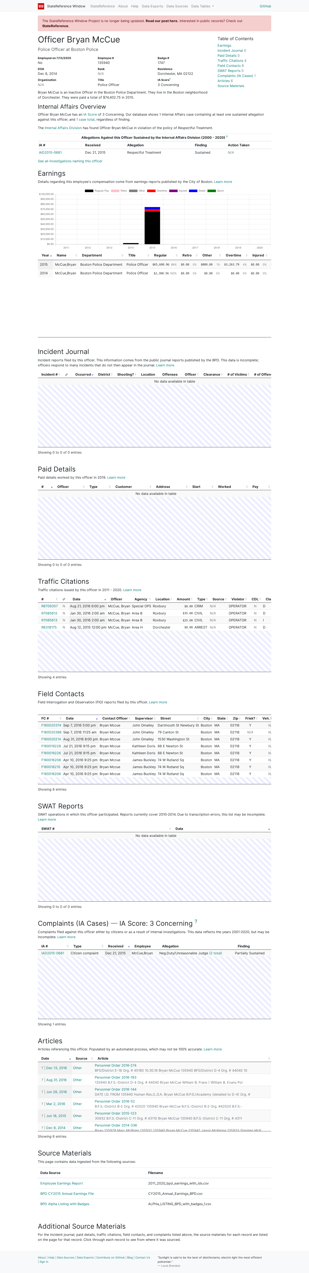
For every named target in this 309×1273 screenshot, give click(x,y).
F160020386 (51, 732)
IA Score (90, 114)
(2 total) (215, 953)
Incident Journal (232, 50)
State (221, 718)
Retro (187, 255)
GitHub (265, 6)
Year (45, 255)
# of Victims (237, 374)
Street (165, 718)
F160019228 (51, 746)
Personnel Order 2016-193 (115, 1077)
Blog (130, 1257)
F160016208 (51, 760)
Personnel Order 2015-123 (115, 1113)
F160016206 (51, 774)
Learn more (223, 182)
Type (93, 487)
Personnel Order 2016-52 (115, 1101)
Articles (225, 81)
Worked (224, 487)
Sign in (44, 1261)
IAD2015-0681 (50, 152)
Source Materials (231, 86)
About (123, 6)
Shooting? (125, 374)
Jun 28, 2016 (56, 1092)
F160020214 (51, 739)
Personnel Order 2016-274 (115, 1065)
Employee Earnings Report (61, 1183)
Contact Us (142, 1257)
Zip (235, 718)
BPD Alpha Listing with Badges (64, 1204)
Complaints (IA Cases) (237, 76)
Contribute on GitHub (110, 1257)
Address (163, 487)
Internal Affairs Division (63, 128)
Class (270, 599)
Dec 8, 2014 (55, 1128)
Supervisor (144, 718)
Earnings (224, 45)
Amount (183, 599)
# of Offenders (266, 374)
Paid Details (229, 55)
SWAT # (47, 829)
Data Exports (152, 6)
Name (61, 255)
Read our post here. (162, 21)
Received (115, 946)
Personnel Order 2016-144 (115, 1089)
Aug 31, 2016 (56, 1080)
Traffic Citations (232, 60)
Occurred (83, 374)
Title (132, 255)
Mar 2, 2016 (55, 1104)
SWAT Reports (231, 71)
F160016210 (50, 767)
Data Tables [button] (201, 6)
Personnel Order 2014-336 (116, 1125)
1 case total (85, 119)
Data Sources (177, 6)
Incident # (49, 374)
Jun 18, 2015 (56, 1116)
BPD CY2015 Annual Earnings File (67, 1193)
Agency (141, 599)
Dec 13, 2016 (56, 1068)
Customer (123, 487)
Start (196, 487)
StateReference (102, 6)
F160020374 (51, 725)
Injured (258, 255)
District (104, 374)
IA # (44, 946)
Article (103, 1058)
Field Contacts (231, 65)
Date (77, 599)
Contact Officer (115, 718)
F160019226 (51, 753)
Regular (160, 255)
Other (207, 255)
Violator (237, 599)
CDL (255, 599)
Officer (190, 374)
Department (92, 255)
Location (163, 599)
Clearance (211, 374)
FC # (45, 718)
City (206, 718)
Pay (255, 487)
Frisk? (250, 718)
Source (218, 599)
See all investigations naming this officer (70, 161)
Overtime (233, 255)
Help (135, 6)
